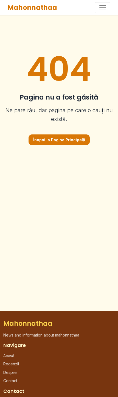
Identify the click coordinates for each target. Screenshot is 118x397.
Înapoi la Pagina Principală (59, 139)
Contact (10, 380)
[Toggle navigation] (102, 7)
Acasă (8, 355)
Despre (10, 372)
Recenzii (11, 364)
